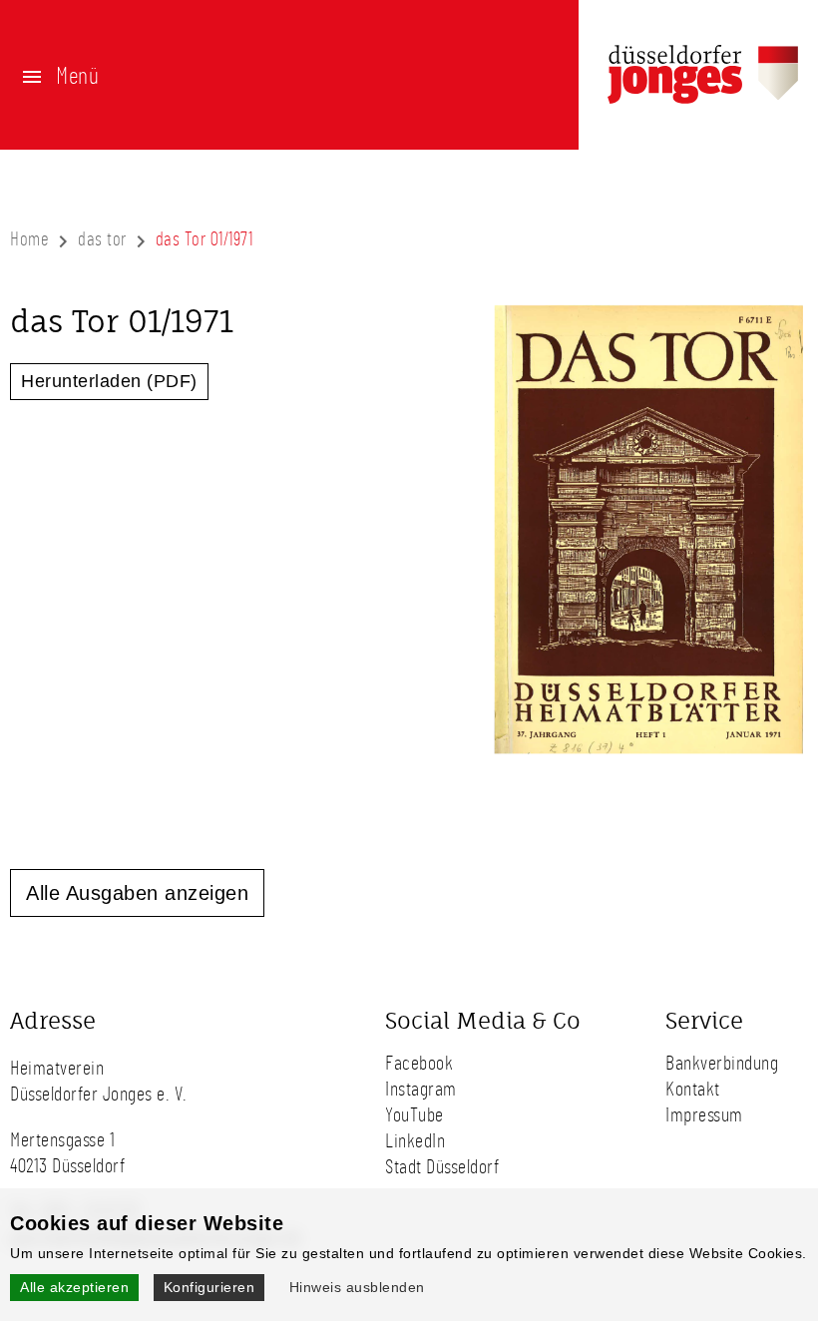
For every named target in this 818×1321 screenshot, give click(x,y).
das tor (102, 239)
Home (29, 239)
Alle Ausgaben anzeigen (137, 893)
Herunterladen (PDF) (109, 381)
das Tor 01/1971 (204, 239)
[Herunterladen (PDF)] (628, 805)
